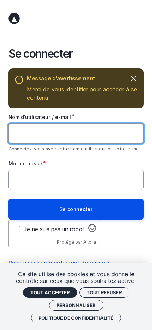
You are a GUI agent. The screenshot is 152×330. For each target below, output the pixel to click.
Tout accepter (50, 292)
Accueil (76, 18)
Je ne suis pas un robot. (55, 229)
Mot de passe (25, 163)
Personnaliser (76, 305)
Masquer (133, 78)
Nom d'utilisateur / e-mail (39, 117)
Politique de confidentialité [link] (76, 318)
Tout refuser (104, 292)
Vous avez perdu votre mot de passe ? (59, 262)
